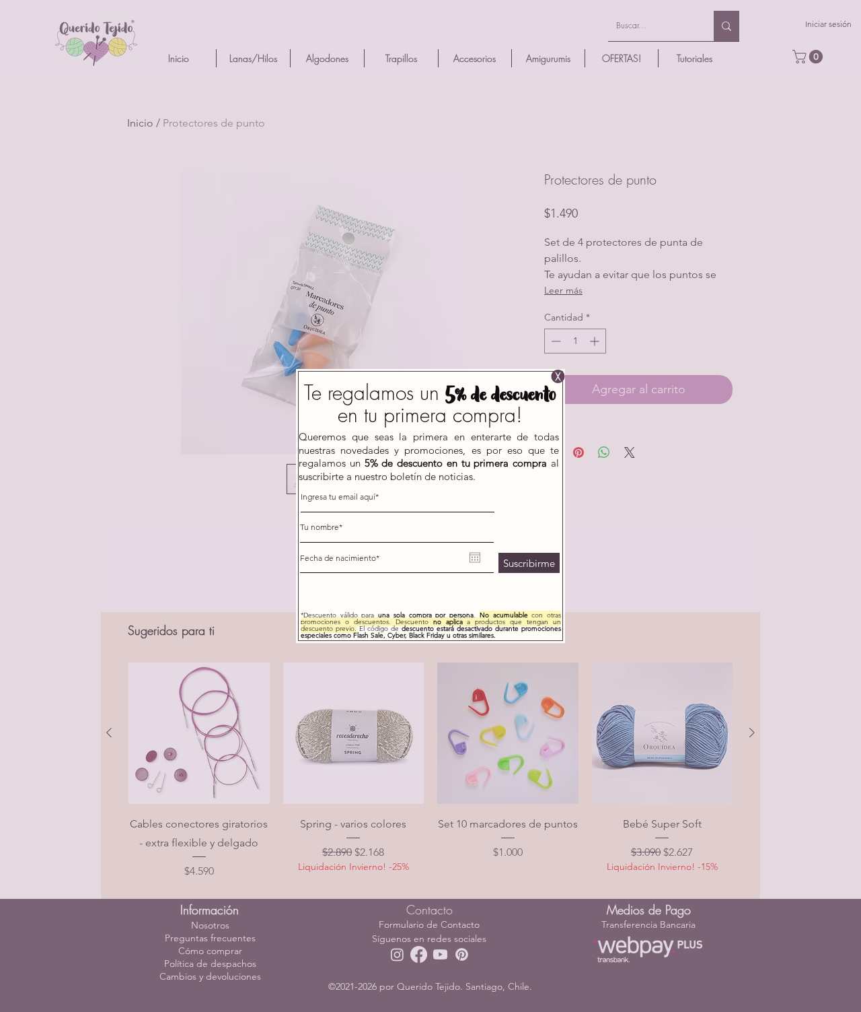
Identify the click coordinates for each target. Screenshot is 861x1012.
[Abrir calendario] (475, 557)
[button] (558, 376)
